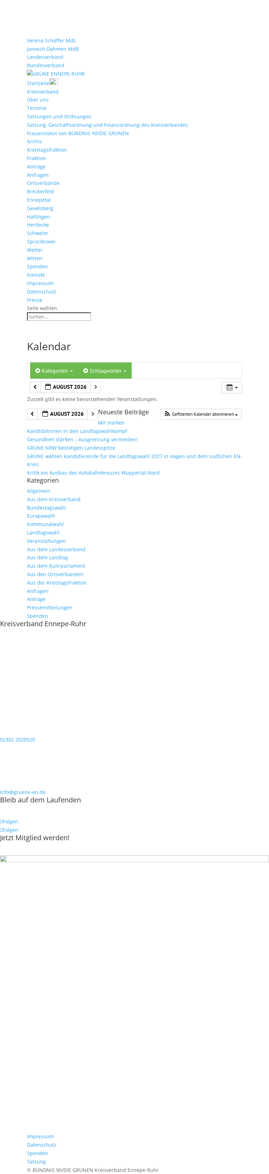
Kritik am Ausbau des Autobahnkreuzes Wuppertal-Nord (93, 472)
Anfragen (38, 175)
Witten (34, 258)
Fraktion (36, 158)
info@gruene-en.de (23, 792)
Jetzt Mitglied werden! (34, 837)
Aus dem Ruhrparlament (56, 565)
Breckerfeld (40, 191)
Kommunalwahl (45, 524)
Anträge (36, 166)
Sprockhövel (41, 241)
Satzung (36, 1161)
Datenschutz (41, 291)
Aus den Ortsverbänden (55, 574)
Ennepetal (39, 199)
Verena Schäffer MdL (51, 40)
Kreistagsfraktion (47, 149)
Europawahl (41, 515)
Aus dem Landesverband (56, 549)
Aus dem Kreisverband (54, 499)
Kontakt (36, 274)
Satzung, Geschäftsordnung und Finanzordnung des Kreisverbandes (107, 125)
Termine (37, 108)
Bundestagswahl (46, 507)
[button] (200, 414)
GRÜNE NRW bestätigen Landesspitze (71, 447)
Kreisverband (42, 91)
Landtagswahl (43, 532)
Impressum (40, 283)
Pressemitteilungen (50, 607)
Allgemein (38, 491)
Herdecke (38, 224)
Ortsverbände (43, 183)
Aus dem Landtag (47, 557)
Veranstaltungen (46, 541)
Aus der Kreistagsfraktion (57, 582)
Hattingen (38, 216)
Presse (34, 300)
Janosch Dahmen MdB (53, 49)
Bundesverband (45, 65)
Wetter (35, 250)
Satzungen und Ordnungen (59, 116)
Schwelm (37, 233)
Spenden (37, 266)
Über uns (38, 99)
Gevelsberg (40, 208)
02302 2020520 (17, 739)
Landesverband (45, 57)
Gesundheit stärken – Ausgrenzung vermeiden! (82, 439)
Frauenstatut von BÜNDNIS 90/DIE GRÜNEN (78, 133)
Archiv (34, 141)
